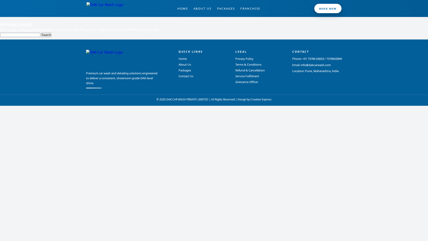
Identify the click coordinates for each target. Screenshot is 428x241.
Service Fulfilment (247, 76)
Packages (226, 8)
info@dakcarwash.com (316, 65)
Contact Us (186, 76)
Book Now (328, 8)
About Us (202, 8)
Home (182, 8)
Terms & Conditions (248, 64)
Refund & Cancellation (250, 70)
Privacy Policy (244, 59)
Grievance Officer (246, 82)
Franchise (250, 8)
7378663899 (334, 59)
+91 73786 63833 (313, 59)
